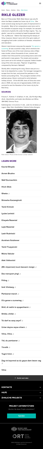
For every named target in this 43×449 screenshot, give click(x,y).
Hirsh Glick (6, 187)
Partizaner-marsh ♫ (10, 294)
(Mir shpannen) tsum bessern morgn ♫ (19, 267)
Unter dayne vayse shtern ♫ (14, 327)
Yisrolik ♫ (6, 347)
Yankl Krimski (8, 207)
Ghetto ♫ (6, 193)
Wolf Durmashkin (9, 180)
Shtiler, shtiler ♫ (9, 314)
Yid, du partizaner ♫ (11, 340)
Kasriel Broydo (8, 167)
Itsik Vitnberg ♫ (9, 287)
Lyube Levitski (8, 213)
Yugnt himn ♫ (8, 354)
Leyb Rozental (8, 227)
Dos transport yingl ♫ (11, 274)
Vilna (18, 10)
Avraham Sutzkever (10, 240)
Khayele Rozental (9, 220)
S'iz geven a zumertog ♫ (13, 300)
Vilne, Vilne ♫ (8, 334)
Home (3, 10)
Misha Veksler (8, 254)
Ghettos (13, 10)
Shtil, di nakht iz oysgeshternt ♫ (16, 307)
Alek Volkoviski (8, 260)
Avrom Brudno (8, 173)
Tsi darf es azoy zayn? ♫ (12, 320)
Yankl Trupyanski (9, 247)
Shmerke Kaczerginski (12, 200)
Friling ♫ (5, 280)
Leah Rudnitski (8, 233)
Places (8, 10)
